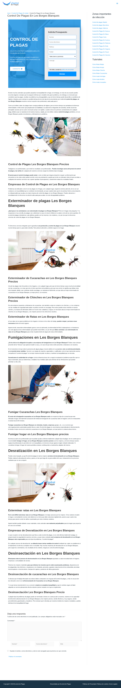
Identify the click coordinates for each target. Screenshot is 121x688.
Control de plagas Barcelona (100, 25)
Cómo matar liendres (98, 79)
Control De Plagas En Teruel (100, 52)
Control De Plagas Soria (99, 37)
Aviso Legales (113, 684)
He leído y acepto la (62, 69)
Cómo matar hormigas (98, 76)
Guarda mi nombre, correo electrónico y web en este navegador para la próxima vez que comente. (38, 651)
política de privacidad (67, 69)
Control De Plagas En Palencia (101, 43)
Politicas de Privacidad (89, 684)
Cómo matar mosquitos (99, 82)
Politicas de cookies (102, 684)
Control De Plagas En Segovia (101, 49)
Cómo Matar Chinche (98, 70)
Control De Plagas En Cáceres (101, 55)
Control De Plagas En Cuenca (101, 40)
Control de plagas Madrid (99, 22)
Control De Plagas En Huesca (101, 31)
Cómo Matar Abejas (98, 64)
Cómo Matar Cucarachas (99, 73)
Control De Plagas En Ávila (100, 46)
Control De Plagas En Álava (100, 34)
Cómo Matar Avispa (98, 67)
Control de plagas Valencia (100, 28)
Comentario (11, 620)
